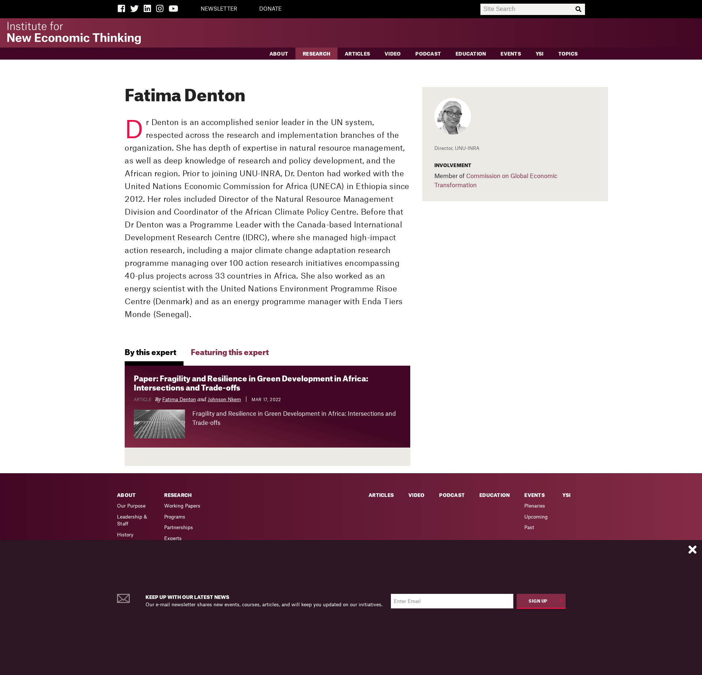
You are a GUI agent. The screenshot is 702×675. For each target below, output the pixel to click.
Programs (174, 516)
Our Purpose (131, 506)
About (278, 54)
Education (471, 54)
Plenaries (534, 506)
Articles (357, 54)
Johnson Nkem (224, 399)
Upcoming (536, 516)
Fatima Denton (179, 399)
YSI (540, 54)
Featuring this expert (230, 353)
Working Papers (182, 506)
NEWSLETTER (219, 9)
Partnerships (178, 527)
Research (316, 54)
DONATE (270, 9)
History (125, 534)
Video (393, 54)
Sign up (538, 601)
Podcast (428, 54)
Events (511, 54)
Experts (173, 538)
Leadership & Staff (132, 520)
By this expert (150, 353)
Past (529, 527)
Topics (568, 54)
